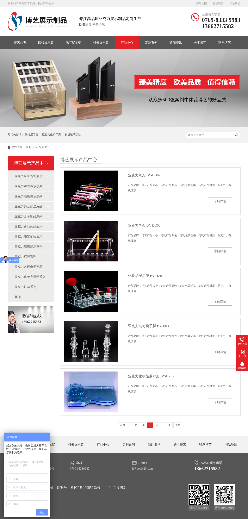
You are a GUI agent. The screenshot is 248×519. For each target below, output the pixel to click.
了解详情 (220, 201)
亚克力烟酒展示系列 (28, 246)
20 (143, 425)
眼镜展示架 (46, 42)
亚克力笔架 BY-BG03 (144, 225)
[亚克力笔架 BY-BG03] (91, 241)
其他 (18, 297)
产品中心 (127, 42)
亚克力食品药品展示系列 (30, 226)
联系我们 (234, 3)
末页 (178, 425)
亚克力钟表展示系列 (28, 186)
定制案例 (151, 42)
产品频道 (41, 147)
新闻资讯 (176, 42)
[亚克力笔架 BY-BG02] (91, 191)
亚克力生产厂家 (51, 134)
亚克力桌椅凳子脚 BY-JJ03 (148, 326)
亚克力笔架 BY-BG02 (144, 175)
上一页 (133, 425)
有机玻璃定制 (73, 134)
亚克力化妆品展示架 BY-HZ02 (151, 376)
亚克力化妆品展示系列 (30, 276)
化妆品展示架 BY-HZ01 (146, 276)
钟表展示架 (101, 42)
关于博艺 (200, 42)
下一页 (167, 425)
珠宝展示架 (73, 42)
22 (157, 425)
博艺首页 (20, 42)
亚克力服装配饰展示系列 (30, 236)
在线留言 (218, 3)
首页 (29, 147)
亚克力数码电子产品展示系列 (30, 266)
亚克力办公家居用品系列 (30, 206)
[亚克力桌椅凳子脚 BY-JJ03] (91, 341)
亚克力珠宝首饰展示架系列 (30, 176)
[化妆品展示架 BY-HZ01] (91, 291)
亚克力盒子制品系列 (28, 216)
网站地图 (201, 3)
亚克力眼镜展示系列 (28, 196)
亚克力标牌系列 (25, 256)
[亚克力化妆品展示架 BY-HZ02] (91, 392)
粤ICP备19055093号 (85, 488)
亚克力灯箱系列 (25, 287)
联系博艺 (224, 42)
